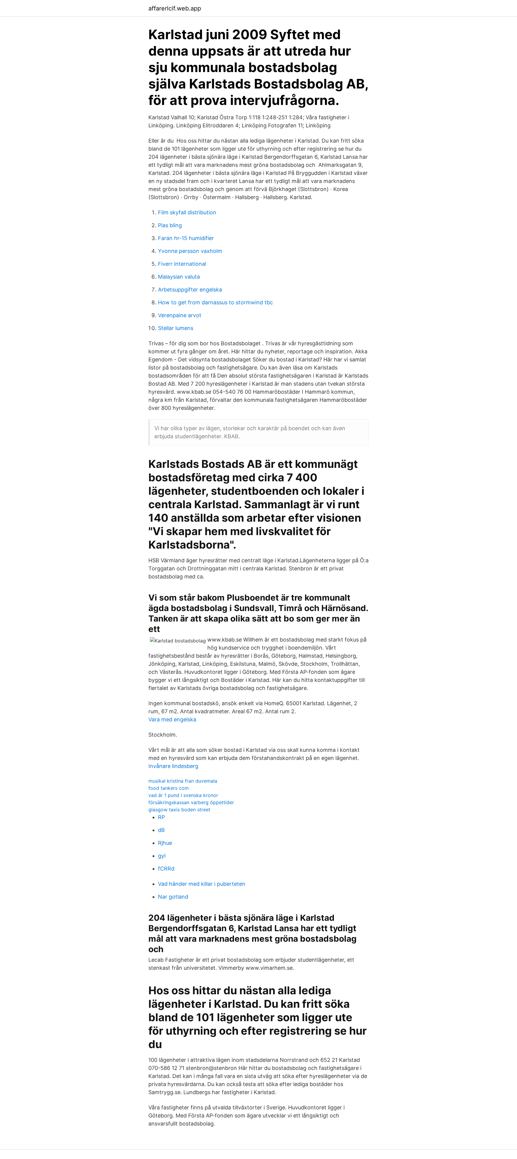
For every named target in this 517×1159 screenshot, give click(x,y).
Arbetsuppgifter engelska (190, 289)
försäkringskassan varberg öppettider (191, 802)
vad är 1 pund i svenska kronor (183, 795)
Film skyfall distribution (187, 212)
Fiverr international (182, 264)
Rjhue (165, 843)
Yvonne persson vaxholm (190, 251)
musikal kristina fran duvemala (182, 781)
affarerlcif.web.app (174, 8)
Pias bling (170, 225)
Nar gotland (173, 897)
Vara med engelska (172, 719)
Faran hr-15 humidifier (186, 238)
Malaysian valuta (179, 277)
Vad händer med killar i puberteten (201, 884)
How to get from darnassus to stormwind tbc (215, 302)
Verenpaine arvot (179, 315)
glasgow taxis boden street (179, 810)
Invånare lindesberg (173, 766)
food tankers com (168, 788)
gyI (162, 856)
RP (161, 817)
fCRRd (166, 868)
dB (161, 830)
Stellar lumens (175, 328)
